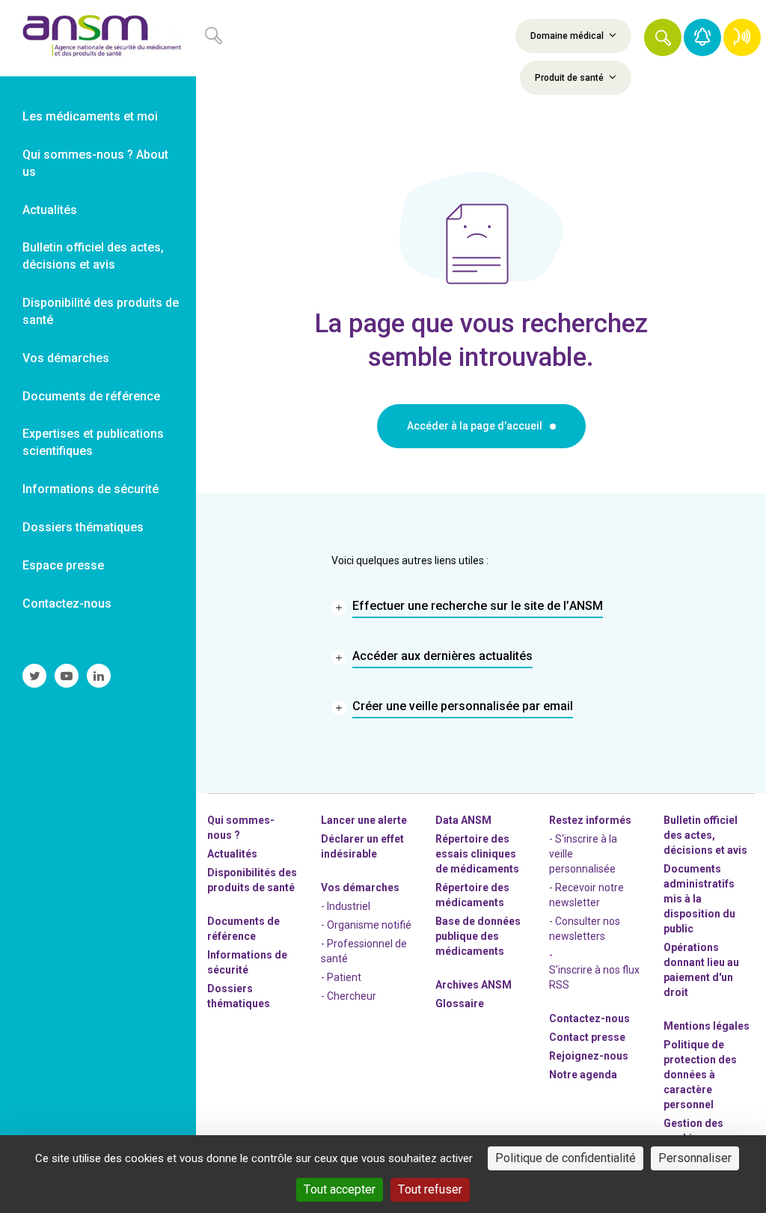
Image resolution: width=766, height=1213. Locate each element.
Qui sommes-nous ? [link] (241, 827)
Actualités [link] (49, 210)
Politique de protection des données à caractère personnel (700, 1074)
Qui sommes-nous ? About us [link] (95, 163)
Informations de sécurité (247, 962)
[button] (662, 37)
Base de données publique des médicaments (478, 936)
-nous (588, 1056)
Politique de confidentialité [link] (565, 1158)
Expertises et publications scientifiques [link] (93, 442)
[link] (98, 38)
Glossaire (459, 1003)
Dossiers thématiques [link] (83, 527)
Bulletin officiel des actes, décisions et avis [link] (93, 256)
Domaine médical (568, 36)
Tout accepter (340, 1189)
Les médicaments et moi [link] (90, 116)
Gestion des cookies (693, 1130)
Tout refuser (430, 1189)
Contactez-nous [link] (66, 603)
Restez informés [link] (590, 820)
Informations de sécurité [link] (90, 489)
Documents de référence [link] (91, 396)
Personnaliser (695, 1158)
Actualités (232, 854)
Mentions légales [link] (707, 1026)
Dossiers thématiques (238, 996)
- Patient (341, 977)
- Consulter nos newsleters (584, 928)
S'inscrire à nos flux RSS (594, 977)
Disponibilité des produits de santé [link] (100, 311)
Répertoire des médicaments (472, 895)
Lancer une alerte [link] (364, 820)
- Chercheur (348, 996)
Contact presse (587, 1037)
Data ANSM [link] (463, 820)
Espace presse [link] (63, 565)
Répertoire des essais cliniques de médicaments (477, 854)
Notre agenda (583, 1075)
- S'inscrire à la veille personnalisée (583, 854)
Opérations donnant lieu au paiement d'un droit (701, 969)
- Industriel (345, 906)
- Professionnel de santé (364, 951)
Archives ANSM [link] (473, 985)
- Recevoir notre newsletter (586, 895)
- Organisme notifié (366, 925)
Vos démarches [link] (65, 358)
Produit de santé (570, 78)
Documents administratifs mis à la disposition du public (699, 899)
